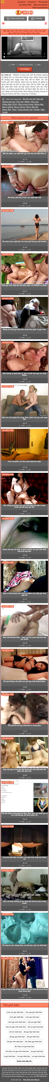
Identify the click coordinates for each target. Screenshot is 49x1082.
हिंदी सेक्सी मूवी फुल (42, 1076)
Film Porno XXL (12, 1068)
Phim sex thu (6, 1072)
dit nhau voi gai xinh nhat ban (17, 1051)
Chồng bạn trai (8, 102)
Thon (14, 109)
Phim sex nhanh (22, 1070)
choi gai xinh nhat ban (16, 1022)
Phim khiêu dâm (30, 1068)
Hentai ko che (12, 1070)
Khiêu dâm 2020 (9, 104)
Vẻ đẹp (36, 109)
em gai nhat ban (38, 1056)
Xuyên (5, 112)
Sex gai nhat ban (10, 1076)
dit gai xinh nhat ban (15, 1042)
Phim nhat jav (32, 1072)
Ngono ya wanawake (41, 5)
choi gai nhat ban (32, 1017)
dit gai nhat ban (33, 1037)
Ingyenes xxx (20, 1076)
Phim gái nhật (43, 2)
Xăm (43, 109)
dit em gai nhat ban (35, 1027)
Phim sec (24, 1074)
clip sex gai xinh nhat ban (16, 1027)
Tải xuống (24, 69)
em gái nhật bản (23, 1056)
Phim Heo (21, 1068)
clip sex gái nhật (34, 1022)
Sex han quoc (42, 1070)
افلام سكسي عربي (30, 1076)
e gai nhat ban (9, 1056)
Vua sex (4, 1068)
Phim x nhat (15, 1072)
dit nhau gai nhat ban (33, 1042)
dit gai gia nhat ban (17, 1037)
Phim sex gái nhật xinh (40, 8)
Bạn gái (40, 99)
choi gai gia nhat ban (34, 1012)
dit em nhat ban (15, 1032)
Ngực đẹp (6, 109)
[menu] (3, 23)
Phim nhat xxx (6, 1074)
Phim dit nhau (33, 1070)
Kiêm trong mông (26, 104)
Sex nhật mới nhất (25, 5)
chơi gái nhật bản (16, 1017)
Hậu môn (35, 102)
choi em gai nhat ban (15, 1012)
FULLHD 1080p (23, 102)
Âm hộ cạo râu (29, 99)
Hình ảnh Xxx (16, 1080)
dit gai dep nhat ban (31, 1032)
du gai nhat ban (37, 1051)
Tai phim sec (40, 1068)
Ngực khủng (7, 107)
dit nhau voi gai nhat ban (24, 1046)
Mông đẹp (39, 104)
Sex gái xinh (21, 2)
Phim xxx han (15, 1074)
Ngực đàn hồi (32, 107)
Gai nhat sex (32, 2)
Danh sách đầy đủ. (24, 1061)
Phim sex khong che (33, 1074)
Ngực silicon (19, 107)
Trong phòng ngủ (25, 109)
